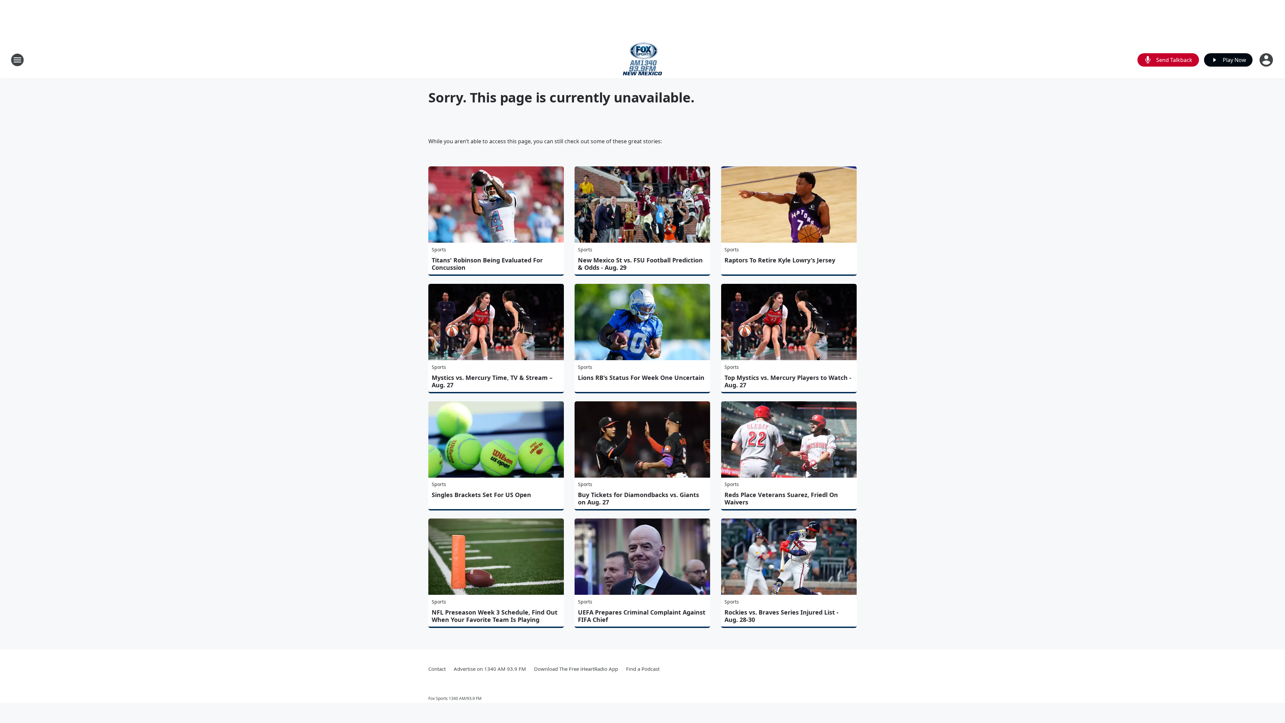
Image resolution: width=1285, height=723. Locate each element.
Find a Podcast (643, 668)
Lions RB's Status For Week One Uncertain (641, 377)
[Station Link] (642, 59)
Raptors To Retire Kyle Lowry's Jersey (779, 260)
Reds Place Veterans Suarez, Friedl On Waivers (781, 498)
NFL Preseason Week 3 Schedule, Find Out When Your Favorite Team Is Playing (495, 616)
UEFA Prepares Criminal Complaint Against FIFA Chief (641, 616)
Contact (437, 668)
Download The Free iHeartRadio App (576, 668)
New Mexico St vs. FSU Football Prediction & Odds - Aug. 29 (640, 263)
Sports (439, 249)
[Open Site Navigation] (17, 60)
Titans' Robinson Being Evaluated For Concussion (487, 263)
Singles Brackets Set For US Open (481, 494)
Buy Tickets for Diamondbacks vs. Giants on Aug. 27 (638, 498)
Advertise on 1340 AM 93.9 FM (490, 668)
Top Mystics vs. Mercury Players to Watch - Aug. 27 (787, 381)
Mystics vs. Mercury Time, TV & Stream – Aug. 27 (492, 381)
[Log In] (1267, 60)
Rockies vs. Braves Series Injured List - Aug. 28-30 (781, 616)
